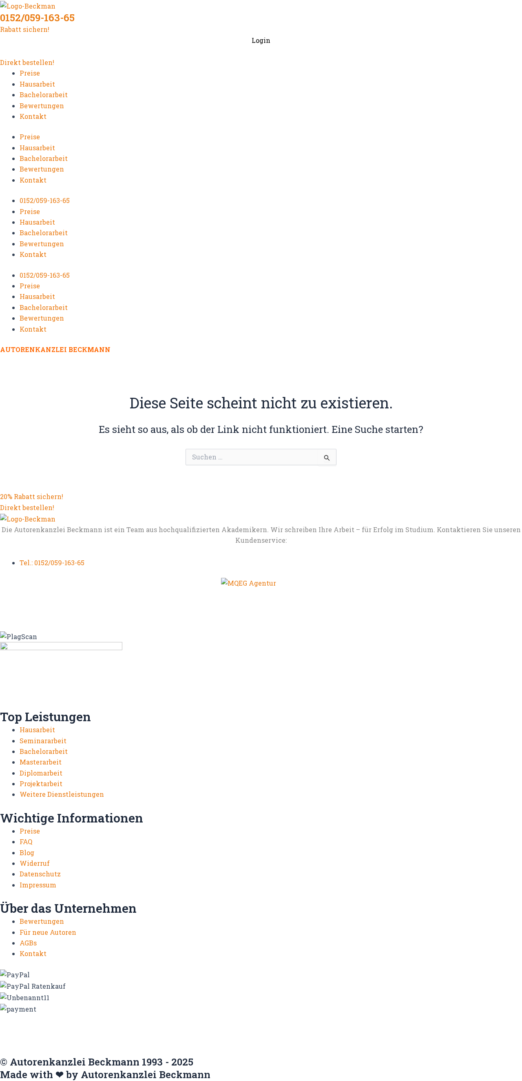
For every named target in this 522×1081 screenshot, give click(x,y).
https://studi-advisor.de (217, 1043)
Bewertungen (42, 105)
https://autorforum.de (132, 1018)
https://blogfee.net (199, 1018)
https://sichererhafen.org (398, 1035)
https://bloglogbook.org (348, 1018)
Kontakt (33, 116)
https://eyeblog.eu (123, 1027)
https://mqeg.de (459, 1027)
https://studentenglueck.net (129, 1043)
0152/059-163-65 (37, 17)
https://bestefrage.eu (291, 1043)
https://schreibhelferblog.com (306, 1035)
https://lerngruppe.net (297, 1051)
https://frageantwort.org (40, 1051)
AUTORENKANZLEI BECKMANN (55, 349)
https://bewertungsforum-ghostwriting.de (397, 1043)
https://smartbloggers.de (41, 1043)
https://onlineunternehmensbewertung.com (73, 1035)
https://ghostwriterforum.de (202, 1027)
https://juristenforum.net (217, 1051)
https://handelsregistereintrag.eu (306, 1027)
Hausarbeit (37, 84)
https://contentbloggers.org (434, 1018)
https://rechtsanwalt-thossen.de (201, 1035)
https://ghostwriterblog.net (128, 1051)
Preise (30, 73)
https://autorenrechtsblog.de (47, 1018)
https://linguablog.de (397, 1027)
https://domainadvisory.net (46, 1027)
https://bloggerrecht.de (270, 1018)
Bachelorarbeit (44, 94)
